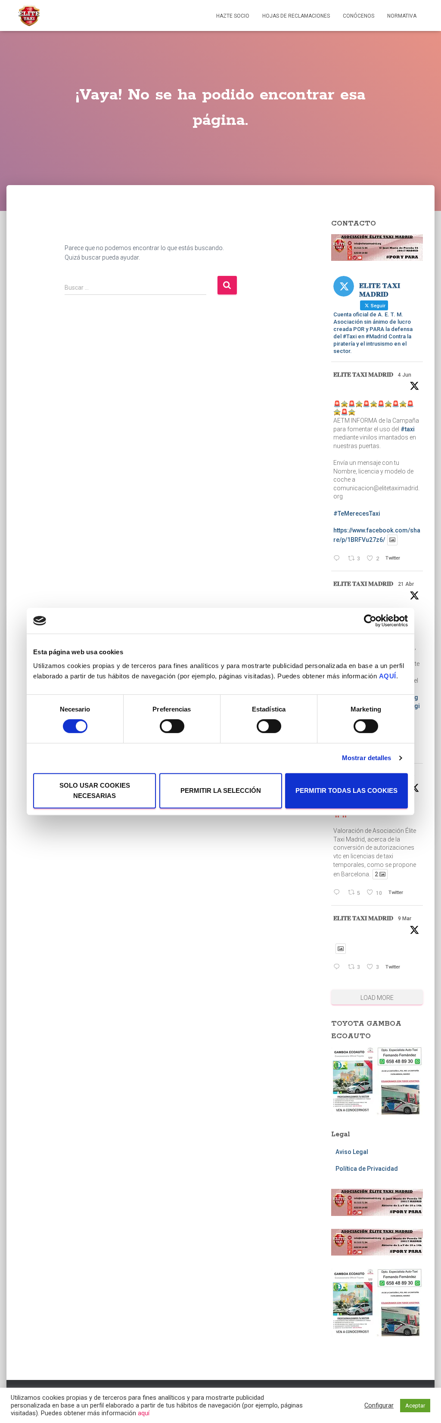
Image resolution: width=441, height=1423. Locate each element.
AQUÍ (387, 676)
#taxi (408, 429)
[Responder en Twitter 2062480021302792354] (338, 559)
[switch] (172, 726)
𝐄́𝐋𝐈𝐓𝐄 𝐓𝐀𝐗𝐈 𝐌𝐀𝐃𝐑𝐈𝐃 (363, 374)
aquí (143, 1413)
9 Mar (404, 919)
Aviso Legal (351, 1151)
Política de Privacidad (366, 1168)
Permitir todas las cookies (346, 790)
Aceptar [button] (415, 1405)
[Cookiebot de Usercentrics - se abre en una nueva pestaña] (370, 620)
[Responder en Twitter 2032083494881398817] (338, 893)
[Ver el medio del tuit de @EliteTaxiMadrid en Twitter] (392, 540)
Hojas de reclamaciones (296, 16)
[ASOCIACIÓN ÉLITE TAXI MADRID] (29, 15)
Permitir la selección (220, 790)
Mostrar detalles (366, 757)
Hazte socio (232, 16)
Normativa (401, 16)
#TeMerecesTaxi (356, 513)
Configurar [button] (379, 1405)
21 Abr (406, 584)
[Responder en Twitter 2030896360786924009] (338, 967)
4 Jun (404, 375)
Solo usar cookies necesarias (94, 790)
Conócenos (358, 16)
